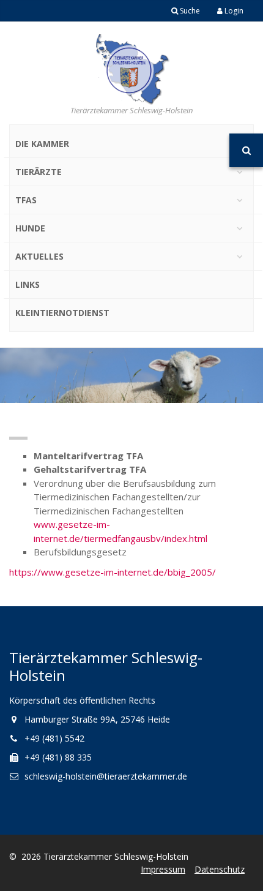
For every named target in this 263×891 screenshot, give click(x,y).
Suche (189, 11)
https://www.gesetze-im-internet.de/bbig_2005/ (112, 572)
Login (233, 11)
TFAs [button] (26, 200)
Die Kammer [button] (42, 143)
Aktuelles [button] (39, 256)
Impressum (163, 869)
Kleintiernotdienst (62, 312)
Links (27, 284)
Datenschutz (219, 869)
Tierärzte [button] (38, 172)
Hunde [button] (30, 228)
